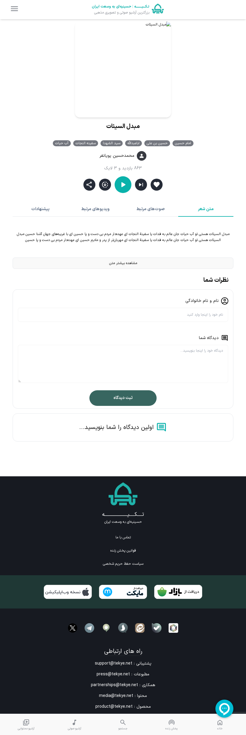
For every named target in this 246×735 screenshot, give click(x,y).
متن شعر (206, 209)
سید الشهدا (111, 143)
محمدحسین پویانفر (117, 156)
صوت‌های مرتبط (150, 209)
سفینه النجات (86, 143)
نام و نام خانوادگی (202, 301)
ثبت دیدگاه (123, 398)
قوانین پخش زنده (123, 550)
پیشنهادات (40, 209)
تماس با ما (123, 537)
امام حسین (183, 143)
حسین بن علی (157, 143)
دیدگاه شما (209, 338)
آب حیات (61, 143)
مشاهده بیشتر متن (123, 263)
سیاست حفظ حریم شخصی (123, 564)
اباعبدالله (134, 143)
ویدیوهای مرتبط (95, 209)
